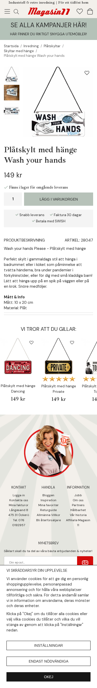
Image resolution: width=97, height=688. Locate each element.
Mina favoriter (48, 505)
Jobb (78, 495)
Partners (78, 505)
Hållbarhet (78, 510)
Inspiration (48, 500)
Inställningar (48, 645)
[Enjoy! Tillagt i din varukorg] (49, 10)
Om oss (78, 500)
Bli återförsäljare (48, 520)
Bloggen (48, 495)
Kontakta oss (18, 500)
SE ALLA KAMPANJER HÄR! (49, 25)
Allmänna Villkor (48, 515)
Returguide (48, 510)
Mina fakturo (18, 505)
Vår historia (78, 515)
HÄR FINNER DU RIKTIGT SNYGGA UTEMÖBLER (48, 34)
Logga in (19, 495)
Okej (48, 677)
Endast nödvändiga (48, 661)
